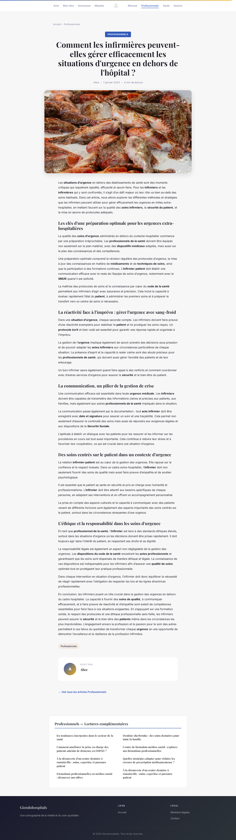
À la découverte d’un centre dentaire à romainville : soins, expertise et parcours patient (81, 762)
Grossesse (84, 5)
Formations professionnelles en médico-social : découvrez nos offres (84, 775)
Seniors (178, 5)
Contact (175, 818)
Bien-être (68, 5)
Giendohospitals (33, 807)
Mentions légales (180, 812)
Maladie (99, 5)
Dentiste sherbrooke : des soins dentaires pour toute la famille (151, 737)
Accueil (57, 24)
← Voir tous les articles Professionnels (82, 692)
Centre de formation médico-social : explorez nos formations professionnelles (150, 748)
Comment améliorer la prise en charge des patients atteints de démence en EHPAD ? (82, 748)
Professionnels (150, 5)
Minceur (132, 5)
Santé (166, 5)
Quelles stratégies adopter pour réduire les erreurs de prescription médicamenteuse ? (149, 760)
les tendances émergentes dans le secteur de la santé (85, 737)
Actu (56, 5)
